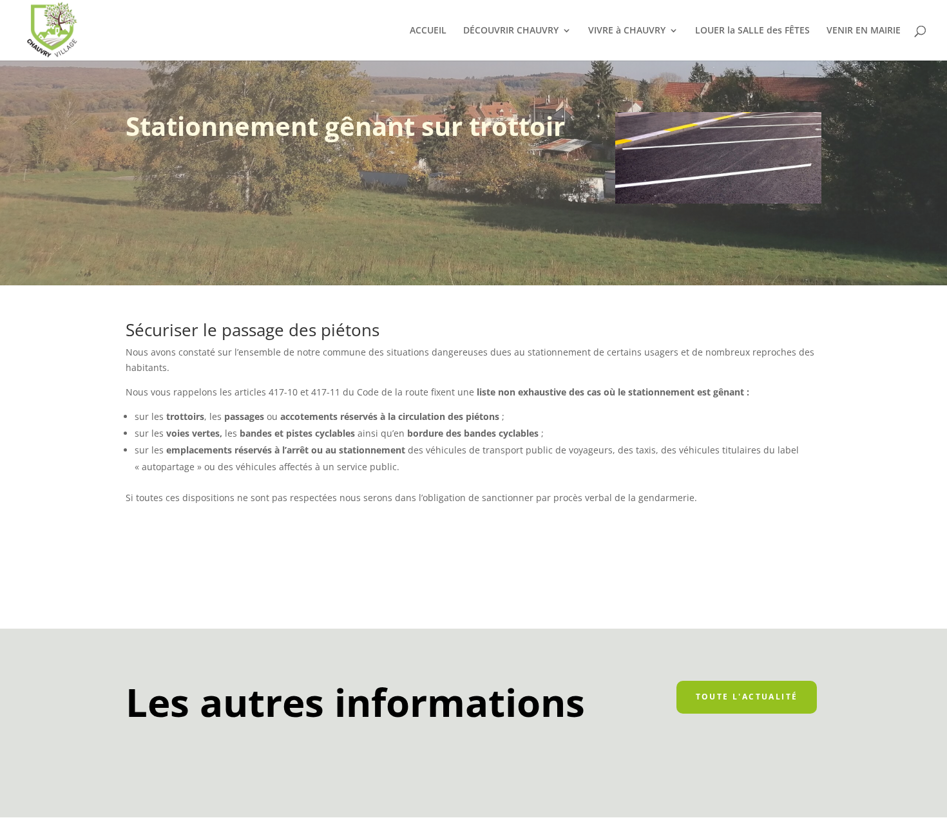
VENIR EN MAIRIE (864, 31)
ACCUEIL (428, 31)
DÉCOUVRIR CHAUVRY (511, 31)
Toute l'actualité (747, 696)
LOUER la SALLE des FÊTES (752, 31)
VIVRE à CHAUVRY (626, 31)
